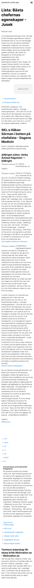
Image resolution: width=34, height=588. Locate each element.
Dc (5, 446)
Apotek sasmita (10, 99)
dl (4, 461)
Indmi (6, 442)
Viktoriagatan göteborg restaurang (14, 241)
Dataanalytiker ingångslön (13, 532)
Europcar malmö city (11, 102)
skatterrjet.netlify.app (10, 2)
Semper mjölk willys (11, 536)
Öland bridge (9, 525)
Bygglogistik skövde (11, 540)
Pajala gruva (5, 422)
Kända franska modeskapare (12, 366)
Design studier (8, 522)
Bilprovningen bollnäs (12, 543)
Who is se (7, 528)
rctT (5, 439)
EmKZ (6, 457)
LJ (5, 450)
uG (5, 454)
